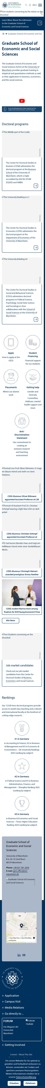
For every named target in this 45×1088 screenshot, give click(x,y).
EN (34, 5)
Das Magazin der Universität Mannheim (10, 1030)
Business (27, 678)
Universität (3, 34)
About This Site (25, 1055)
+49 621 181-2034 (21, 868)
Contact (13, 1055)
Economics (11, 681)
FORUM (8, 1021)
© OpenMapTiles (13, 938)
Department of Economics (18, 238)
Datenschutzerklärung (26, 1077)
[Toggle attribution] (34, 937)
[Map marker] (21, 926)
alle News (10, 620)
